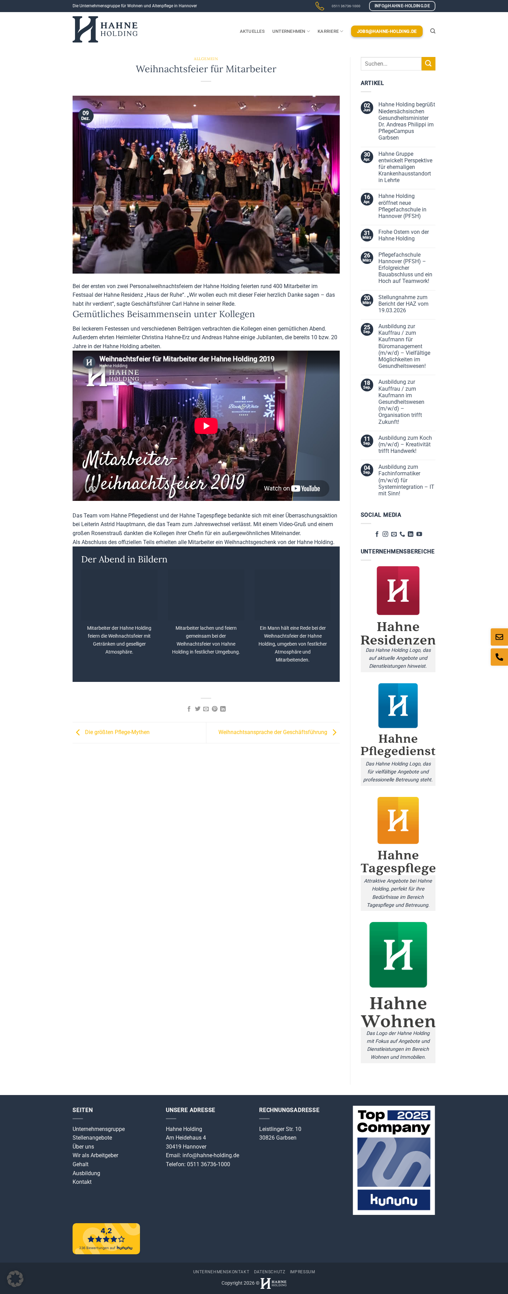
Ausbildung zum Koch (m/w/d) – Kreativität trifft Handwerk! (405, 444)
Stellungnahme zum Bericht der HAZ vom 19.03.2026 (403, 304)
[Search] (432, 31)
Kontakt (82, 1182)
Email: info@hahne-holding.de (202, 1155)
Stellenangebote (92, 1137)
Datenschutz (269, 1271)
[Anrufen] (499, 657)
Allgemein (206, 58)
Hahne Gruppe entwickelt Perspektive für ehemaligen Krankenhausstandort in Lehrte (405, 167)
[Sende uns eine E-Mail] (393, 534)
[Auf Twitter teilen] (197, 709)
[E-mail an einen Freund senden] (206, 709)
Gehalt (80, 1164)
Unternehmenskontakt (221, 1271)
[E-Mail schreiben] (499, 637)
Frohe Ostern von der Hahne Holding (403, 235)
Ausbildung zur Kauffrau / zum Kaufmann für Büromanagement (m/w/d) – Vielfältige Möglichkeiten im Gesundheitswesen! (404, 346)
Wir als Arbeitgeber (95, 1155)
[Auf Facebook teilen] (189, 709)
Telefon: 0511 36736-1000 (198, 1164)
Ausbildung (86, 1173)
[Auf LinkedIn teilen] (223, 709)
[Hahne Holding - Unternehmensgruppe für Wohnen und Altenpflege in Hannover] (105, 29)
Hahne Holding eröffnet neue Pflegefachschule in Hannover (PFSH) (402, 206)
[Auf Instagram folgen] (385, 534)
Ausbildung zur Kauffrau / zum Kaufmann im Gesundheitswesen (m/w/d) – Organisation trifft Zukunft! (401, 402)
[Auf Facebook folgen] (376, 534)
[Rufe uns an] (402, 534)
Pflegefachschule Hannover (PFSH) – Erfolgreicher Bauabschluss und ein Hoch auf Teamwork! (405, 268)
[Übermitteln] (428, 63)
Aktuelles (252, 31)
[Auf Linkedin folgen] (410, 534)
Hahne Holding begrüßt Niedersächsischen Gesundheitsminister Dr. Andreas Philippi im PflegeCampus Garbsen (406, 121)
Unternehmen (288, 31)
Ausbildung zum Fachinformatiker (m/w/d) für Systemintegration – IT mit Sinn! (406, 480)
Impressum (302, 1271)
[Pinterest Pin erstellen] (214, 709)
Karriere (328, 31)
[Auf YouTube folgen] (419, 534)
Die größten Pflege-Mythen (117, 732)
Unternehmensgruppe (99, 1129)
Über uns (83, 1146)
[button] (15, 1279)
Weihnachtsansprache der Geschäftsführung (273, 732)
